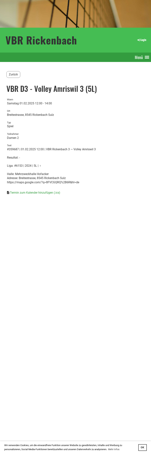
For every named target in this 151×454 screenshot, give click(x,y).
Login (143, 40)
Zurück (13, 74)
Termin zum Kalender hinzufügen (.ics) (35, 192)
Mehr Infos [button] (114, 449)
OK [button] (142, 447)
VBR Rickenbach (41, 40)
